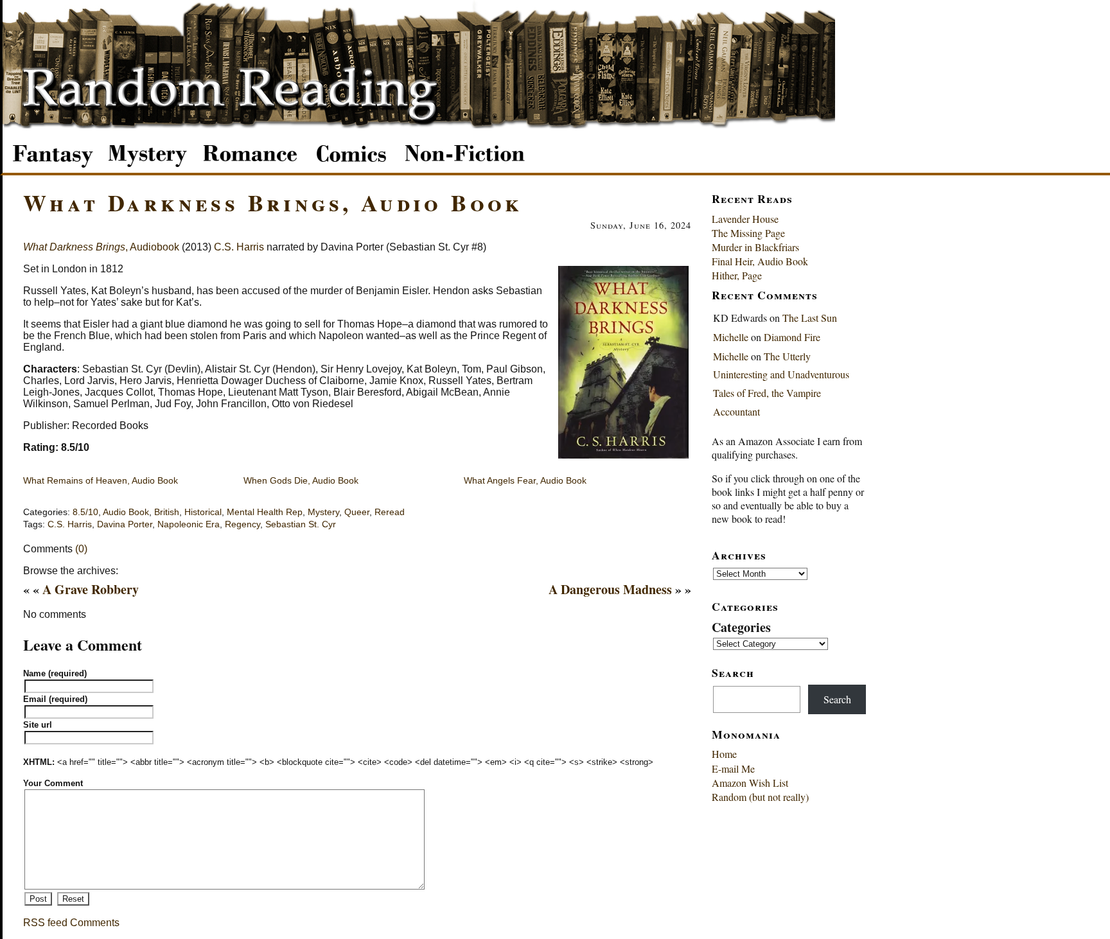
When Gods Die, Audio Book (300, 480)
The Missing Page (748, 233)
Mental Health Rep (265, 512)
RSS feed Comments (71, 922)
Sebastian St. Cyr (300, 524)
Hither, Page (737, 275)
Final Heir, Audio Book (760, 261)
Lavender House (745, 218)
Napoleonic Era (188, 524)
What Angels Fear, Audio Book (525, 480)
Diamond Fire (792, 337)
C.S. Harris (239, 246)
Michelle (730, 337)
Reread (389, 512)
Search (837, 699)
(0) (81, 548)
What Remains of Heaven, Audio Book (100, 480)
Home (724, 753)
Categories (741, 627)
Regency (242, 524)
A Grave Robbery (90, 589)
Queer (356, 512)
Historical (203, 512)
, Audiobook (101, 246)
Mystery (323, 512)
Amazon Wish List (750, 782)
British (166, 512)
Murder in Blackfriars (755, 247)
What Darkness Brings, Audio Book (273, 202)
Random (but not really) (760, 796)
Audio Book (126, 512)
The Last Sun (809, 317)
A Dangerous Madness (610, 589)
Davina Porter (124, 524)
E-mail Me (733, 768)
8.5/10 (85, 512)
